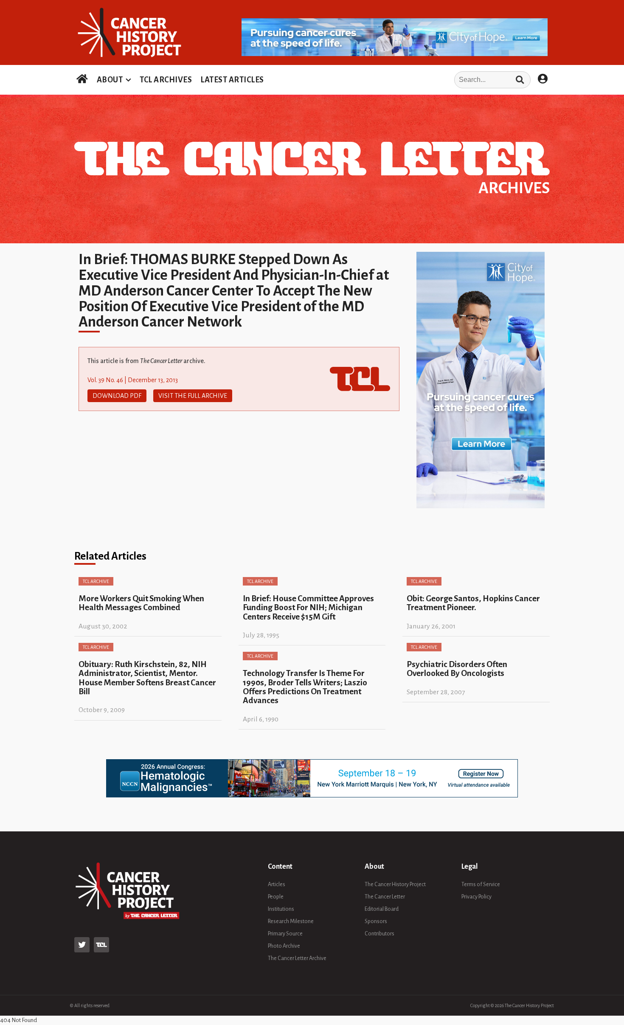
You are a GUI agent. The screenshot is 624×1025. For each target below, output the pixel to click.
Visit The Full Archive (192, 395)
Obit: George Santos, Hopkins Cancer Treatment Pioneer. (473, 603)
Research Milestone (291, 921)
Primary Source (285, 934)
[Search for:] (400, 79)
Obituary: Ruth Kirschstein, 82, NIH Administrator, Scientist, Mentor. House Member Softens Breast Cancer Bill (147, 678)
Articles (276, 884)
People (276, 897)
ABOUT (110, 80)
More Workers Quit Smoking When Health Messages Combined (141, 603)
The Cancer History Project (395, 884)
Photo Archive (284, 946)
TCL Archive (96, 581)
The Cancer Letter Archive (297, 958)
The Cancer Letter (385, 897)
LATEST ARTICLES (232, 80)
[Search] (520, 79)
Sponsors (376, 921)
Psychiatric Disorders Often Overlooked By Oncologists (457, 669)
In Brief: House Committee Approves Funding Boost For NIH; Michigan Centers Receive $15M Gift (308, 607)
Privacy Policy (476, 897)
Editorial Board (382, 909)
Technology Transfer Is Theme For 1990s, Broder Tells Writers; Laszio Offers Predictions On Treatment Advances (305, 687)
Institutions (281, 909)
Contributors (379, 934)
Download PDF (117, 395)
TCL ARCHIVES (166, 80)
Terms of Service (480, 884)
